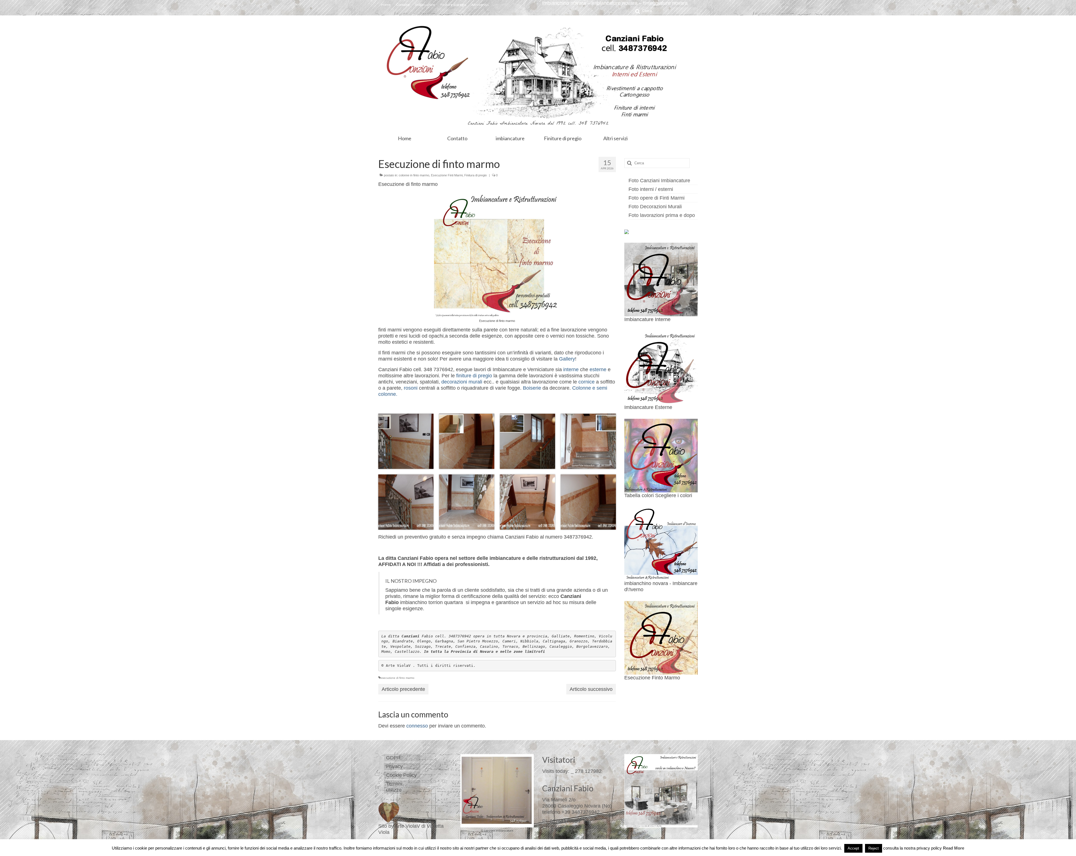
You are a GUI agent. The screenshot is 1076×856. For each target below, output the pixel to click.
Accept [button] (853, 848)
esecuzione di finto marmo (397, 677)
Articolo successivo (591, 689)
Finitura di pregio (475, 175)
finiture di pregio (474, 375)
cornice (586, 382)
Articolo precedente (403, 689)
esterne (598, 369)
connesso (417, 726)
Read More (953, 848)
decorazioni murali (461, 382)
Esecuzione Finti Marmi (447, 175)
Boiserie (532, 388)
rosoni (411, 388)
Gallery (567, 359)
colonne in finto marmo (414, 175)
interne (571, 369)
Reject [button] (873, 848)
